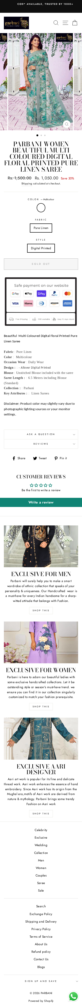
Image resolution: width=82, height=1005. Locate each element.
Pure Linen (41, 228)
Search (41, 906)
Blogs (41, 967)
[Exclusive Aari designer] (41, 738)
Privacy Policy (41, 929)
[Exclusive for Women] (41, 642)
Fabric (41, 219)
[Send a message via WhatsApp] (73, 996)
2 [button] (42, 136)
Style (41, 239)
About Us (41, 944)
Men (41, 860)
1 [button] (37, 135)
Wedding (41, 845)
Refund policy (41, 951)
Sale (41, 890)
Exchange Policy (41, 914)
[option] (41, 4)
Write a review (41, 502)
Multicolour (41, 208)
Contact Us (41, 959)
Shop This (41, 610)
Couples (41, 875)
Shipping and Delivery (40, 921)
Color (41, 199)
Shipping (26, 183)
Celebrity (41, 830)
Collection (41, 852)
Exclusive (41, 837)
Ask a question (41, 434)
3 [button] (45, 136)
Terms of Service (41, 936)
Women (41, 868)
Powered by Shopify (40, 1001)
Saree (41, 883)
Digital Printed (41, 248)
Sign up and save (41, 981)
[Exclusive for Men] (41, 546)
